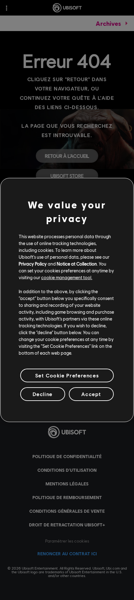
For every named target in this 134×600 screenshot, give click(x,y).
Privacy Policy (33, 263)
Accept (91, 394)
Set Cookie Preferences (67, 375)
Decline (43, 394)
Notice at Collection (77, 263)
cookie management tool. (66, 277)
